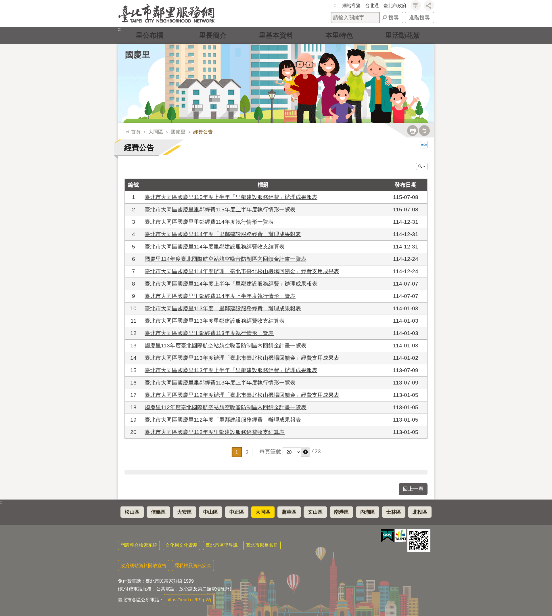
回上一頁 (413, 489)
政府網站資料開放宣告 (143, 565)
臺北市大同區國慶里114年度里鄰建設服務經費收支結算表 (215, 247)
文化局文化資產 (181, 545)
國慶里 (178, 132)
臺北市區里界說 (222, 545)
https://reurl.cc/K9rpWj (188, 599)
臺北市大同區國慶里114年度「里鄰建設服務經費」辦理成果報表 (223, 234)
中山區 (210, 512)
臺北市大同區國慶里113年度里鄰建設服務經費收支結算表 (215, 321)
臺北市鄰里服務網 (166, 13)
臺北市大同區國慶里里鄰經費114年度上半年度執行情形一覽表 (220, 296)
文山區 (315, 512)
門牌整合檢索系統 (138, 545)
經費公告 (203, 132)
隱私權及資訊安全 (193, 565)
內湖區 (367, 512)
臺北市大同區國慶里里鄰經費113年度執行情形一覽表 (209, 333)
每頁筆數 (270, 452)
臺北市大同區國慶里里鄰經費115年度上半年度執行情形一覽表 (220, 209)
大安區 (184, 512)
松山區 (132, 512)
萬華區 (289, 512)
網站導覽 (351, 5)
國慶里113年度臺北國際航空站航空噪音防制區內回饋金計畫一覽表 (225, 346)
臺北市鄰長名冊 (262, 545)
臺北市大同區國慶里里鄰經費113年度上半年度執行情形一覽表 (220, 383)
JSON (424, 144)
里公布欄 (149, 35)
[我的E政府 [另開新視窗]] (387, 535)
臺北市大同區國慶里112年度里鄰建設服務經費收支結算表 (215, 432)
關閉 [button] (422, 166)
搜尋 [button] (393, 17)
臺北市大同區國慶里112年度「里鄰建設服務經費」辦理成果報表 (223, 420)
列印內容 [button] (412, 130)
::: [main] (126, 129)
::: (336, 5)
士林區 (393, 512)
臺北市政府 (395, 5)
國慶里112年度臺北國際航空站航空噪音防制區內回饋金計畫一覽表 (225, 407)
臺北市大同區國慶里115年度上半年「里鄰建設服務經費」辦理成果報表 (231, 197)
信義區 (158, 512)
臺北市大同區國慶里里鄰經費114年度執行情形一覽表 (209, 222)
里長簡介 (213, 35)
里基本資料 (276, 35)
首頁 (136, 132)
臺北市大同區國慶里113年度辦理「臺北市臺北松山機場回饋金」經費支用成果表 (242, 358)
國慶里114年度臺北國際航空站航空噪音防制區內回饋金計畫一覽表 (225, 259)
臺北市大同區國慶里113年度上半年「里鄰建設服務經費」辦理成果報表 (231, 370)
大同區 (155, 132)
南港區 (341, 512)
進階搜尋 (419, 17)
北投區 (420, 512)
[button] (305, 452)
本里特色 (339, 35)
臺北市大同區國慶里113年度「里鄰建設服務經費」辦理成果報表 (223, 308)
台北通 (372, 5)
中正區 (236, 512)
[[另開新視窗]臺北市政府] (400, 535)
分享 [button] (429, 5)
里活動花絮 (402, 35)
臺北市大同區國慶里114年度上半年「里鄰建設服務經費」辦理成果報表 (231, 284)
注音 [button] (424, 130)
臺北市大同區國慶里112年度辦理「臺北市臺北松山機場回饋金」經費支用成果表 (242, 395)
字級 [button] (416, 5)
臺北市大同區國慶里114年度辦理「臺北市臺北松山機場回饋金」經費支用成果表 (242, 271)
